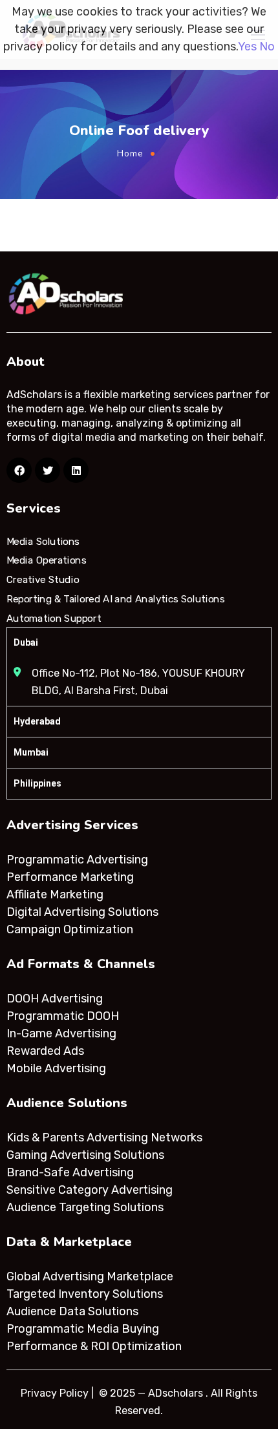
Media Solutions (43, 541)
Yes (247, 46)
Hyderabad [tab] (37, 721)
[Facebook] (19, 470)
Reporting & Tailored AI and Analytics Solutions (115, 599)
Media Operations (46, 560)
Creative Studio (42, 580)
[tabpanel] (139, 682)
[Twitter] (47, 470)
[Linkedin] (76, 470)
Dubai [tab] (26, 642)
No (267, 46)
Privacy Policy (55, 1393)
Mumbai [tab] (31, 752)
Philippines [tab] (37, 783)
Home (130, 153)
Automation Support (53, 618)
